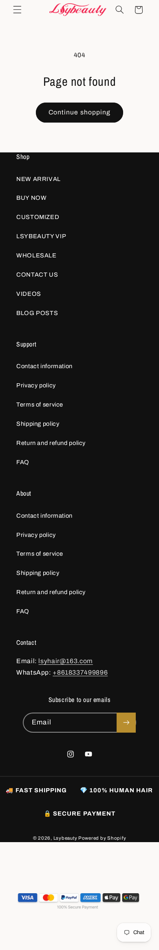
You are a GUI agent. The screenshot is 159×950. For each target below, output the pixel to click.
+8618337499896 (80, 672)
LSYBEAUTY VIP (41, 236)
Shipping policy (37, 423)
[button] (17, 9)
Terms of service (39, 404)
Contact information (44, 366)
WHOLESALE (36, 255)
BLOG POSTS (37, 313)
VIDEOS (28, 294)
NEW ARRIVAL (38, 179)
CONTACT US (37, 274)
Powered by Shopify (102, 838)
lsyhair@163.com (65, 660)
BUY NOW (31, 197)
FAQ (22, 462)
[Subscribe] (126, 723)
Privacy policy (36, 385)
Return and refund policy (51, 443)
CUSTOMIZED (37, 217)
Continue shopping (79, 112)
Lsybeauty (65, 838)
